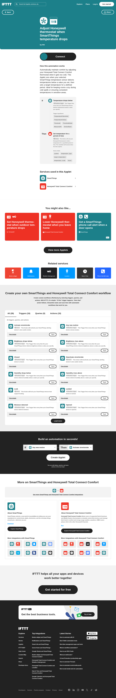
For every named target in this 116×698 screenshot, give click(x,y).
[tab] (10, 313)
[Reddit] (96, 690)
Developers (22, 690)
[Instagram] (78, 690)
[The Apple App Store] (92, 633)
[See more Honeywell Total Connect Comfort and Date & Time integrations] (68, 553)
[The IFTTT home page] (6, 4)
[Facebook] (69, 690)
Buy (62, 525)
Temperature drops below (63, 100)
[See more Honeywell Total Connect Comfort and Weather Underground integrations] (84, 544)
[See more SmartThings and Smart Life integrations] (47, 544)
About (60, 690)
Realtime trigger (72, 327)
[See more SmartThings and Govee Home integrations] (14, 553)
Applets (21, 644)
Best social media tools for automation (71, 668)
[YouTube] (82, 690)
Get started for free (58, 589)
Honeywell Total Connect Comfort (71, 516)
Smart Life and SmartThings (40, 644)
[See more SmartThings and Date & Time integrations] (47, 553)
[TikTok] (91, 690)
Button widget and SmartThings (41, 637)
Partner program (39, 690)
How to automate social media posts (70, 665)
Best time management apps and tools (71, 644)
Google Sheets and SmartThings (42, 651)
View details (12, 334)
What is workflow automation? (69, 647)
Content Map (22, 654)
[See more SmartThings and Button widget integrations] (14, 544)
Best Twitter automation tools (68, 640)
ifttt (43, 45)
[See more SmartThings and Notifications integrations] (31, 544)
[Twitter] (87, 690)
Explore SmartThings (17, 529)
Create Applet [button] (58, 457)
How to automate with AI (67, 637)
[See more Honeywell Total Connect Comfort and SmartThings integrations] (100, 553)
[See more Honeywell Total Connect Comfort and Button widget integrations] (68, 544)
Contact (48, 690)
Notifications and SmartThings (41, 640)
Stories (21, 640)
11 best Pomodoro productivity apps (71, 658)
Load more (58, 421)
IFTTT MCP (22, 647)
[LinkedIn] (73, 690)
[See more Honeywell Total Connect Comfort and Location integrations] (100, 544)
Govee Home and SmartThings (41, 647)
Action (18, 327)
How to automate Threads (67, 661)
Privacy (54, 690)
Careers (29, 690)
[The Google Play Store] (92, 638)
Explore (79, 4)
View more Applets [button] (58, 250)
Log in (95, 4)
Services (21, 637)
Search (21, 658)
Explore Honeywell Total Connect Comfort (76, 530)
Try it (52, 334)
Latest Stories (65, 633)
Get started (106, 4)
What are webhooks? (66, 654)
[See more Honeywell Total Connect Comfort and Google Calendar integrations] (84, 553)
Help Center (22, 651)
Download (10, 523)
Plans (88, 4)
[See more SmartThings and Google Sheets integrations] (31, 553)
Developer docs (23, 665)
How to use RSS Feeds (66, 651)
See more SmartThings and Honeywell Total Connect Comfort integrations (58, 494)
